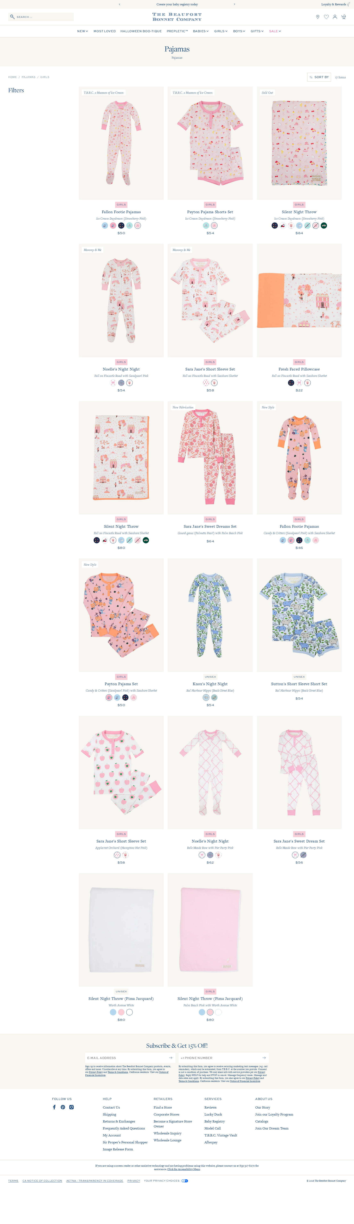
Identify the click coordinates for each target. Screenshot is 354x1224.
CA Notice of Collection (42, 1181)
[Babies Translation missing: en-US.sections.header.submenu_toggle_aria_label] (207, 31)
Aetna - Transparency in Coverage (94, 1181)
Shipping (109, 1114)
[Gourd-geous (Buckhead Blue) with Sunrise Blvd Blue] (299, 225)
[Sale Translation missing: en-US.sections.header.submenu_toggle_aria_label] (280, 31)
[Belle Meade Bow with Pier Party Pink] (113, 383)
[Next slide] (234, 4)
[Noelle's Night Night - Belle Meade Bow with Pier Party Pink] (210, 772)
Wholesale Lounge (167, 1140)
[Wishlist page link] (326, 17)
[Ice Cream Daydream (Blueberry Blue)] (307, 225)
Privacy (133, 1181)
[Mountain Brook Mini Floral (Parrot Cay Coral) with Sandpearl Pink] (121, 383)
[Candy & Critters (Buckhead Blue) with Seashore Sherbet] (105, 225)
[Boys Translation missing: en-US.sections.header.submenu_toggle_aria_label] (244, 31)
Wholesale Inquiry (167, 1133)
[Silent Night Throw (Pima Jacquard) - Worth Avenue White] (121, 929)
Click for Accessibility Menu (183, 1169)
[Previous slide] (119, 4)
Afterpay (210, 1142)
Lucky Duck (213, 1114)
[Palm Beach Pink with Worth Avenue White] (121, 1012)
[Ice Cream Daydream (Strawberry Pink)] (137, 225)
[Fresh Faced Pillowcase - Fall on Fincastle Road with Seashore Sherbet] (299, 300)
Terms (13, 1181)
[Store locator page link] (317, 17)
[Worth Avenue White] (129, 1012)
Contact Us (111, 1107)
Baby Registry (214, 1121)
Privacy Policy (96, 1072)
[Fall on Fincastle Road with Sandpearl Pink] (129, 383)
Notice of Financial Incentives (245, 1081)
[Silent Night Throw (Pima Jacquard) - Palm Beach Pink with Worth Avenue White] (210, 929)
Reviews (210, 1107)
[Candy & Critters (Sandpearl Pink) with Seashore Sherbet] (113, 225)
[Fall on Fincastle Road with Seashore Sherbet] (291, 225)
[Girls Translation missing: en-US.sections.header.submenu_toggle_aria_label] (226, 31)
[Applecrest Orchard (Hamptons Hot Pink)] (206, 383)
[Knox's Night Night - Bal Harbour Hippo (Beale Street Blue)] (210, 615)
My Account (112, 1135)
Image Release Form (118, 1149)
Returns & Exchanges (119, 1121)
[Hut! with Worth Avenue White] (121, 225)
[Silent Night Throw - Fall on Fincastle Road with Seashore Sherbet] (121, 457)
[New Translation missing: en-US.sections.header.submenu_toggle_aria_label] (87, 31)
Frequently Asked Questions (124, 1128)
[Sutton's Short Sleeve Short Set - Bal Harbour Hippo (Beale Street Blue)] (299, 615)
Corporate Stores (166, 1114)
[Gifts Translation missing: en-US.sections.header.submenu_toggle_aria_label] (262, 31)
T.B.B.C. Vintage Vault (220, 1135)
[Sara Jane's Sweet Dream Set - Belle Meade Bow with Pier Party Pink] (299, 772)
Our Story (262, 1107)
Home (12, 77)
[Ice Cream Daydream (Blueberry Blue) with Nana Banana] (129, 225)
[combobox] (41, 17)
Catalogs (261, 1121)
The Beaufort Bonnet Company (330, 1180)
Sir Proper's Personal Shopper (125, 1142)
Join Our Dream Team (272, 1128)
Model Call (212, 1128)
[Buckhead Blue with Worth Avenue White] (113, 1012)
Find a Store (163, 1107)
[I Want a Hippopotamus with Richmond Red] (283, 225)
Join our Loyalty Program (274, 1114)
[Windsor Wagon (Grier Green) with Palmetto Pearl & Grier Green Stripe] (324, 225)
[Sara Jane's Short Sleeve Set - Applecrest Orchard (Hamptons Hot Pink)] (121, 772)
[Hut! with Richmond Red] (274, 225)
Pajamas (28, 77)
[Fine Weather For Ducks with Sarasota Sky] (214, 697)
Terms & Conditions (118, 1072)
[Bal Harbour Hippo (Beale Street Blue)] (206, 697)
